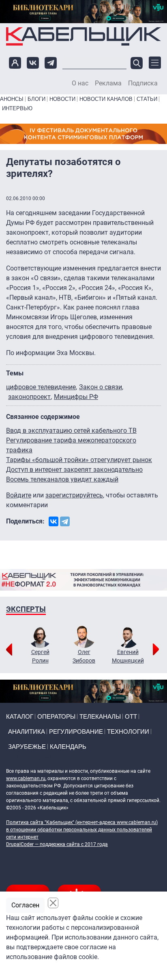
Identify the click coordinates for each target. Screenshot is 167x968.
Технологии (128, 731)
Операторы (56, 716)
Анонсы (12, 99)
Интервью (17, 108)
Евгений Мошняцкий (128, 656)
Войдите (18, 495)
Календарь (68, 746)
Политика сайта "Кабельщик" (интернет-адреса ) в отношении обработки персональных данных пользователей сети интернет (82, 830)
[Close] (53, 903)
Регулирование (76, 731)
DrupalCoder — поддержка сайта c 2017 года (57, 844)
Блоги (36, 99)
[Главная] (83, 36)
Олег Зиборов (84, 656)
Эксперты (26, 609)
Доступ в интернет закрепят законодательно (74, 469)
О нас (80, 83)
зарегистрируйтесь (74, 495)
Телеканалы (100, 716)
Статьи (147, 99)
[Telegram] (65, 521)
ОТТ (131, 716)
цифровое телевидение (41, 387)
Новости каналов (106, 99)
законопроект (29, 397)
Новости (62, 99)
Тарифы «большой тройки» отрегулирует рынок (79, 460)
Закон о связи (100, 387)
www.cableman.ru (25, 778)
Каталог (19, 716)
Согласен (25, 905)
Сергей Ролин (40, 656)
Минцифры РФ (76, 397)
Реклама (108, 83)
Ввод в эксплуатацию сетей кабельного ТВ (71, 430)
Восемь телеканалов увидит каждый (62, 479)
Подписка (143, 83)
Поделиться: (25, 521)
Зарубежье (27, 746)
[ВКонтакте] (53, 521)
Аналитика (26, 731)
